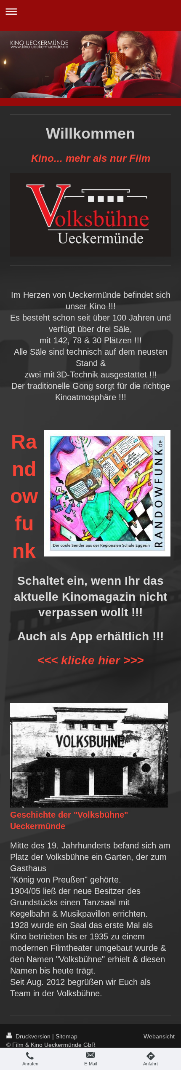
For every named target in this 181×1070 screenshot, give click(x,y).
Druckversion (33, 1036)
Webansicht (159, 1036)
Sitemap (66, 1036)
